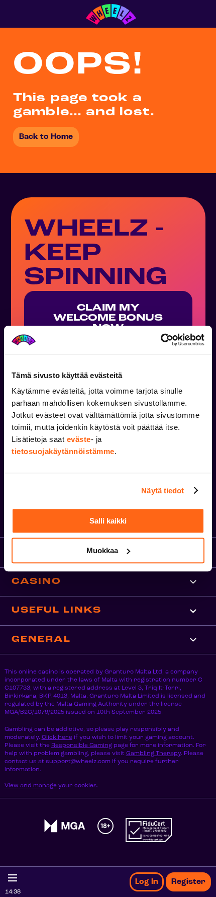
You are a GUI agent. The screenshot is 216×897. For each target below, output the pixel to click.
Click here (57, 737)
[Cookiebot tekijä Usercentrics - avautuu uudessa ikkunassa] (160, 339)
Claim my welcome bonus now (108, 318)
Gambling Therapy (153, 754)
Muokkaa (102, 550)
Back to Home (46, 137)
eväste (79, 439)
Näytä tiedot (162, 490)
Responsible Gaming (81, 745)
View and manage (31, 786)
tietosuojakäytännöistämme (63, 451)
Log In (146, 882)
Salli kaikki (108, 520)
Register (188, 882)
